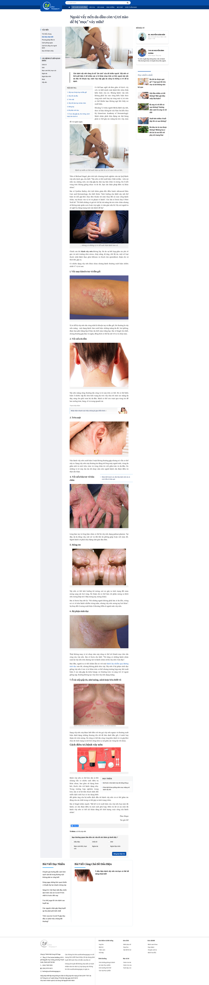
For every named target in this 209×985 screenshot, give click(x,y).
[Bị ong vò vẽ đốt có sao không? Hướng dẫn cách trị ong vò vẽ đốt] (143, 106)
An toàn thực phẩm (104, 965)
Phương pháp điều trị (48, 40)
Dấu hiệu (77, 842)
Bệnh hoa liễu (152, 952)
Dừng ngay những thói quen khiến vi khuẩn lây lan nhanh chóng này (55, 883)
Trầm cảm (102, 950)
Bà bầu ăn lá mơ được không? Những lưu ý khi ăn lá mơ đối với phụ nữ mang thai (158, 131)
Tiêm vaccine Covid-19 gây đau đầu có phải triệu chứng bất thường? (54, 918)
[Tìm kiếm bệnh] (127, 2)
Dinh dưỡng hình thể (105, 968)
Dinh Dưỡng (110, 7)
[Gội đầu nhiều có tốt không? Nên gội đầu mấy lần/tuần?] (143, 95)
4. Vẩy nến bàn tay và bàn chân (76, 103)
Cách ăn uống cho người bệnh (49, 47)
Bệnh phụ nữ (127, 944)
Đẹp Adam (151, 947)
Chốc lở (44, 64)
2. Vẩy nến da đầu (72, 96)
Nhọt (43, 79)
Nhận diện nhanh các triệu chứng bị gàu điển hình (88, 411)
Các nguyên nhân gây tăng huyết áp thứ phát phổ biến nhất (54, 909)
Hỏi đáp (101, 952)
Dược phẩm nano (131, 7)
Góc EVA (92, 7)
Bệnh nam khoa (152, 944)
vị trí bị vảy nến (81, 831)
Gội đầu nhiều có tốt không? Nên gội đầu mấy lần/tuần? (157, 96)
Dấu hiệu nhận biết (47, 37)
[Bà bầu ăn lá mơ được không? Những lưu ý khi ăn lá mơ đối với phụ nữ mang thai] (143, 129)
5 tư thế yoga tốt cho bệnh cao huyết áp (54, 902)
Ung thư (101, 944)
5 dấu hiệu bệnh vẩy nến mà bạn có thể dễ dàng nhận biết (112, 872)
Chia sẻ (76, 825)
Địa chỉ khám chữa (47, 51)
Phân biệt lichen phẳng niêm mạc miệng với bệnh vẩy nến (116, 788)
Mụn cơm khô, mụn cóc (49, 70)
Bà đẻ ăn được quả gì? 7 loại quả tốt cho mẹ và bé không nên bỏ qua (152, 83)
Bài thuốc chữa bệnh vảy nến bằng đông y (115, 783)
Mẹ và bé (120, 7)
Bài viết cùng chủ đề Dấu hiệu (93, 864)
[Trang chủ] (69, 7)
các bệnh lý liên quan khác (51, 59)
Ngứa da (44, 73)
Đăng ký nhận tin (119, 854)
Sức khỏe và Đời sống (79, 7)
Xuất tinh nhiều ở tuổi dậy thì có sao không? (158, 120)
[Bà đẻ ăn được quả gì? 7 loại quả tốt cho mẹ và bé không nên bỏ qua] (143, 81)
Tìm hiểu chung (46, 34)
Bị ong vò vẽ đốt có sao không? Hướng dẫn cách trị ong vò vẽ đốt (158, 108)
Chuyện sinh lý (152, 950)
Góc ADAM (100, 7)
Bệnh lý (101, 947)
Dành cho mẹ (127, 965)
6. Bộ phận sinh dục (73, 110)
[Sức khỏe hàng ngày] (51, 5)
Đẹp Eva (125, 947)
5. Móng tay (70, 106)
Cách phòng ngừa (47, 43)
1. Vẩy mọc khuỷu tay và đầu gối (77, 92)
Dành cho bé (127, 962)
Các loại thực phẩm (105, 970)
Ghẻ (43, 67)
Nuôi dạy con (127, 968)
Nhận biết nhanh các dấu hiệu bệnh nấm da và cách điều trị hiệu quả (116, 478)
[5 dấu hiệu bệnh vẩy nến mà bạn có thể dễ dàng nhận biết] (84, 875)
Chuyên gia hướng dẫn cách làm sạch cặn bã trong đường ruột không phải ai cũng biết (54, 874)
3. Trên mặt (70, 99)
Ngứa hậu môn (46, 76)
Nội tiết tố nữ (127, 950)
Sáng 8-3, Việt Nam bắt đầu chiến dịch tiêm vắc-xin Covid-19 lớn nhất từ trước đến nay (55, 892)
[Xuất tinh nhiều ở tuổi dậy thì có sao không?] (143, 120)
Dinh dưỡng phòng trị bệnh (107, 962)
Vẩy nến (45, 30)
